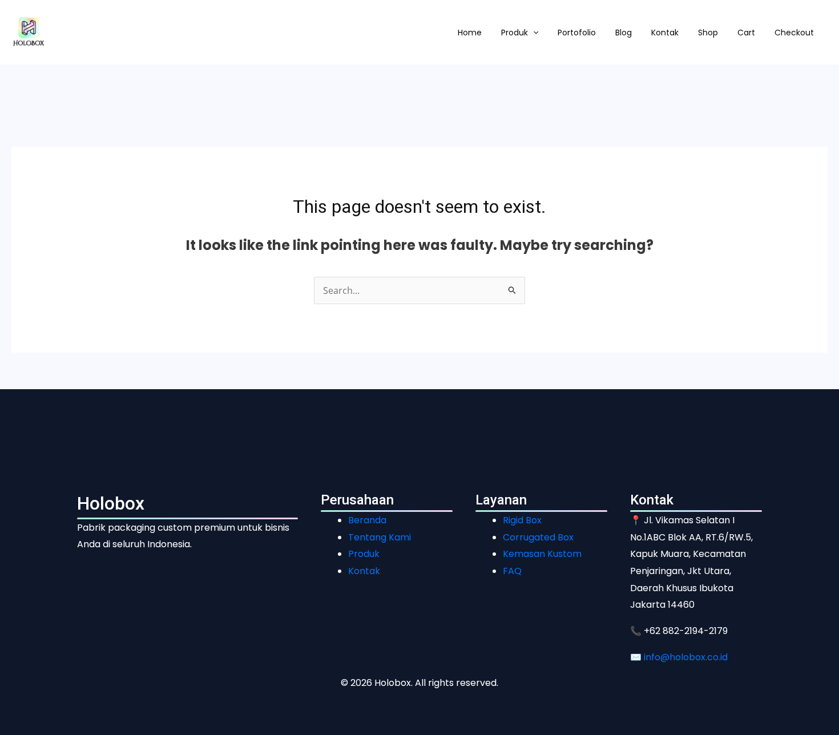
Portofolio (577, 32)
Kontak (665, 32)
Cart (746, 32)
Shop (708, 32)
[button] (533, 32)
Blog (623, 32)
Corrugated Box (538, 537)
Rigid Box (522, 520)
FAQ (512, 571)
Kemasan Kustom (542, 553)
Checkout (794, 32)
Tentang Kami (379, 537)
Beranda (367, 520)
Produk (514, 32)
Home (470, 32)
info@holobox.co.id (686, 657)
